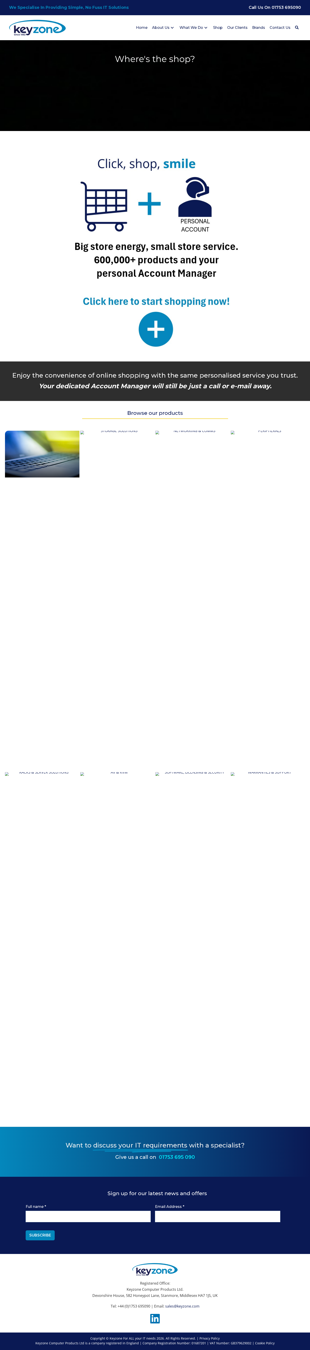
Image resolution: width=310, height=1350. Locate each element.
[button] (172, 27)
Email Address (169, 1206)
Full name (36, 1206)
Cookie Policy (265, 1343)
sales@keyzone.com (182, 1306)
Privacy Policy (209, 1338)
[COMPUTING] (42, 454)
